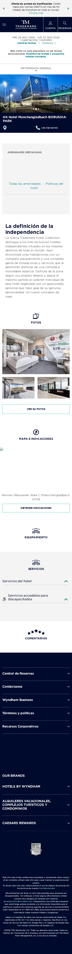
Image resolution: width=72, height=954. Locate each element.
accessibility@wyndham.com (19, 901)
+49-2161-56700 (49, 128)
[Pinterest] (53, 750)
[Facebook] (19, 750)
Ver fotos (36, 409)
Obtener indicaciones (36, 508)
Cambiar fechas (26, 43)
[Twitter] (36, 750)
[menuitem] (4, 24)
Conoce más (36, 13)
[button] (3, 8)
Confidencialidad (47, 888)
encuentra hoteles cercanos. (45, 55)
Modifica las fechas (37, 53)
